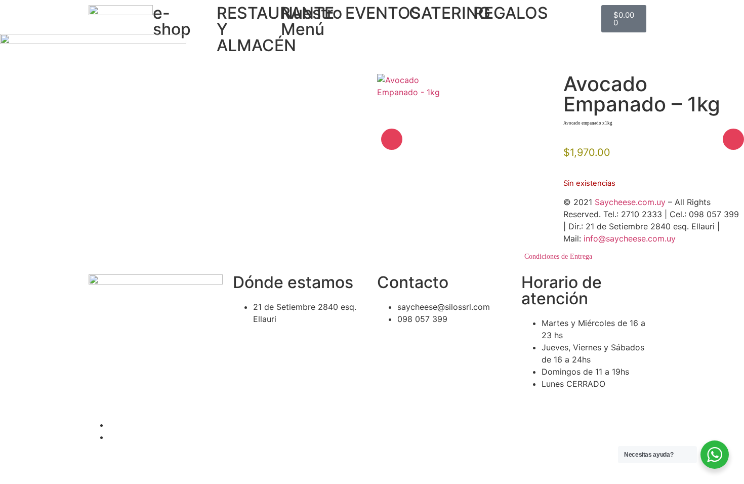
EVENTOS (383, 13)
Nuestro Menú (311, 21)
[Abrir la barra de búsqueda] (564, 10)
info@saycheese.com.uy (630, 238)
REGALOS (510, 13)
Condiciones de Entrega (558, 256)
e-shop (172, 21)
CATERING (449, 13)
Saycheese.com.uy (630, 202)
